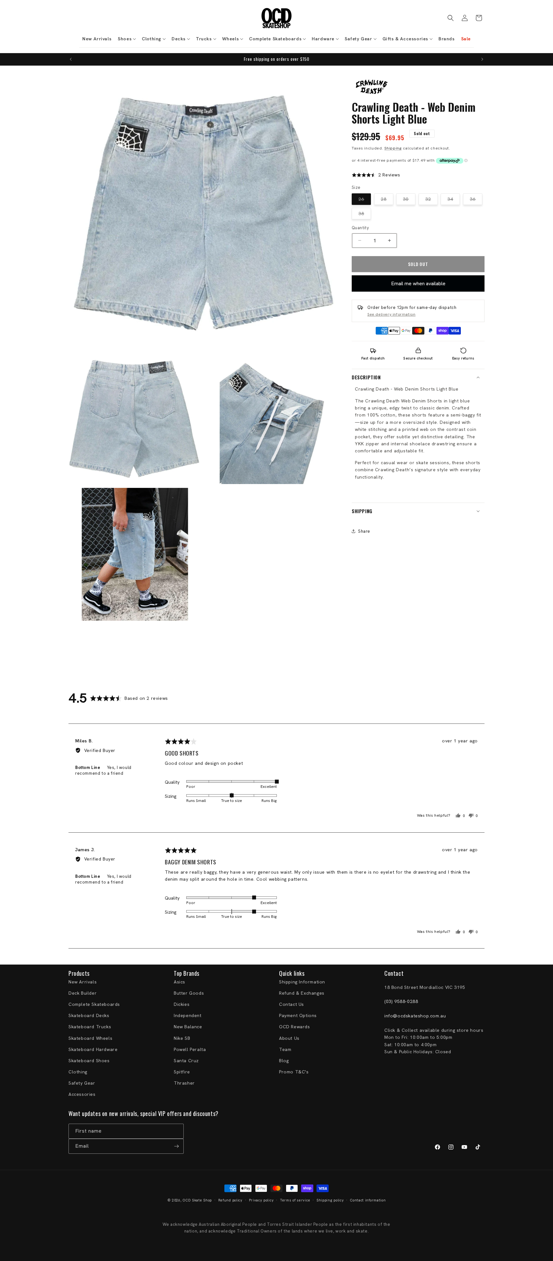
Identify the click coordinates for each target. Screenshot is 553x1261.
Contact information (368, 1200)
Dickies (181, 1004)
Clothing (77, 1072)
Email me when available (418, 283)
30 (409, 200)
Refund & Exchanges (302, 993)
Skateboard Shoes (89, 1060)
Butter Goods (189, 993)
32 (431, 200)
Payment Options (298, 1015)
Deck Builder (82, 993)
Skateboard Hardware (92, 1049)
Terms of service (295, 1200)
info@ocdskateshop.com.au (415, 1016)
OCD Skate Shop (197, 1200)
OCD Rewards (294, 1027)
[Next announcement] (482, 59)
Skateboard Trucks (89, 1027)
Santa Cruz (186, 1060)
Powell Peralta (190, 1049)
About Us (289, 1038)
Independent (188, 1015)
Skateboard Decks (88, 1015)
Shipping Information (302, 982)
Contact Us (291, 1004)
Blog (284, 1060)
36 (476, 200)
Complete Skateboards (94, 1004)
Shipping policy (330, 1200)
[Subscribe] (176, 1146)
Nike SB (182, 1038)
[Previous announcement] (71, 59)
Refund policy (230, 1200)
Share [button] (364, 531)
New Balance (188, 1027)
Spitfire (182, 1072)
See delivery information (391, 314)
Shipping (393, 147)
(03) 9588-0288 (401, 1001)
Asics (179, 982)
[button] (127, 39)
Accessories (82, 1094)
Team (285, 1049)
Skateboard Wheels (90, 1038)
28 (387, 200)
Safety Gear (81, 1083)
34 (453, 200)
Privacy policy (261, 1200)
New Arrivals (82, 982)
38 (364, 214)
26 (364, 200)
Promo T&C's (294, 1072)
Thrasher (184, 1083)
